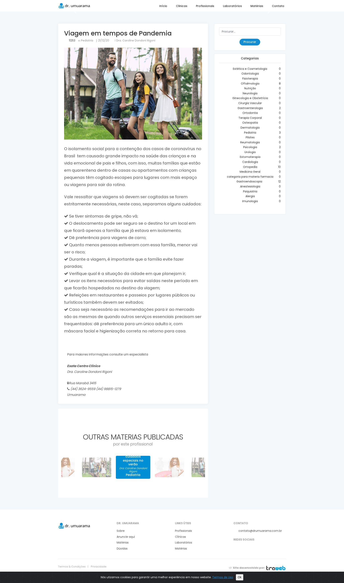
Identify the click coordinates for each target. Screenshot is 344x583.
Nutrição (250, 88)
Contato (277, 6)
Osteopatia (250, 123)
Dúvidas (122, 549)
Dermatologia (250, 128)
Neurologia (250, 93)
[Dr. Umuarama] (74, 525)
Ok (239, 577)
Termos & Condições (72, 566)
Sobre (121, 531)
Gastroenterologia (250, 108)
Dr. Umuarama (74, 5)
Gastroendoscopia (250, 181)
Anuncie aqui (126, 537)
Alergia (250, 196)
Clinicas (181, 6)
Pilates (250, 137)
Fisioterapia (250, 79)
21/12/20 (103, 40)
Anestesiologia (250, 186)
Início (162, 6)
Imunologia (250, 201)
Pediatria (86, 40)
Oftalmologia (250, 84)
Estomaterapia (250, 157)
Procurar (249, 42)
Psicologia (250, 147)
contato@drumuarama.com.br (260, 531)
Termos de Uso (222, 577)
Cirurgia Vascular (250, 103)
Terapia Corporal (250, 118)
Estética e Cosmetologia (250, 69)
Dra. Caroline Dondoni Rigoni (135, 40)
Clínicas (180, 537)
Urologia (250, 152)
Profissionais (204, 6)
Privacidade (99, 566)
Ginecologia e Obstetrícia (250, 98)
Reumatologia (250, 142)
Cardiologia (250, 162)
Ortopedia (250, 167)
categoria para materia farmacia (250, 177)
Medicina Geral (250, 172)
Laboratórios (232, 6)
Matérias (256, 6)
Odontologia (250, 74)
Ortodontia (250, 113)
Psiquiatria (250, 191)
